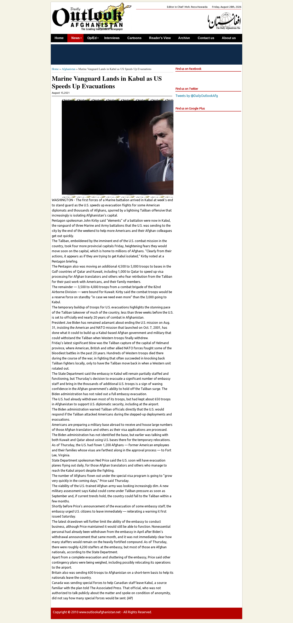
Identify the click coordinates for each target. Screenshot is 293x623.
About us (229, 38)
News (75, 38)
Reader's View (160, 38)
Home (59, 38)
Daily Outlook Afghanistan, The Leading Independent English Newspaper (92, 16)
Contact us (206, 38)
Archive (184, 38)
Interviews (112, 38)
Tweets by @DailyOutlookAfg (196, 95)
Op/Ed (92, 38)
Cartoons (134, 38)
